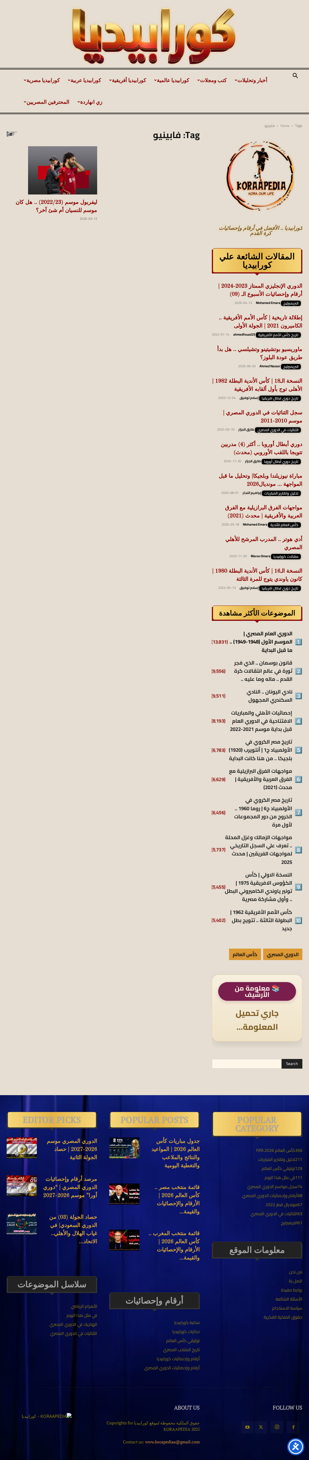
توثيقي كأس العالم (183, 1341)
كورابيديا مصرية (43, 80)
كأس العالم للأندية (284, 525)
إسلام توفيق (249, 398)
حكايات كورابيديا (186, 1331)
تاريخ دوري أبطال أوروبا (281, 461)
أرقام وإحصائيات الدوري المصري (172, 1368)
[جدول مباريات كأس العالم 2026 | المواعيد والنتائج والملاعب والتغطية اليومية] (124, 1147)
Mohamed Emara (268, 303)
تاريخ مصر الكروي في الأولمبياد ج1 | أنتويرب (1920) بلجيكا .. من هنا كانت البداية (260, 750)
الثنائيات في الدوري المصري (277, 430)
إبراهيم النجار (252, 493)
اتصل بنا (295, 1281)
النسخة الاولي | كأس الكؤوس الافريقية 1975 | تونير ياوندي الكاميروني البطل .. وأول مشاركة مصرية (258, 887)
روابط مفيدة (291, 1290)
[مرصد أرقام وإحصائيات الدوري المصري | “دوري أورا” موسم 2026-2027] (22, 1185)
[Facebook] (293, 1427)
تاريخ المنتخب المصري (181, 1350)
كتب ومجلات (213, 80)
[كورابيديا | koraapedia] (154, 36)
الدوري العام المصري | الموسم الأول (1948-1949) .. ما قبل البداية (261, 642)
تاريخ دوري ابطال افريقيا (280, 398)
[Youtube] (247, 1427)
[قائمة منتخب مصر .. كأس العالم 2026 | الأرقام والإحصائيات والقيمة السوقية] (124, 1194)
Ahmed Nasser (270, 366)
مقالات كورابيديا (285, 556)
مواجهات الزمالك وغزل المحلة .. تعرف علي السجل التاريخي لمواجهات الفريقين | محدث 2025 (258, 849)
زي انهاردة (91, 101)
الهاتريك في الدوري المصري (73, 1324)
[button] (295, 77)
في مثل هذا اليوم (82, 1315)
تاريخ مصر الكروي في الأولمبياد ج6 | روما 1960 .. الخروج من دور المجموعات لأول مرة (263, 812)
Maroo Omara (260, 556)
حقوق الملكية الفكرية (283, 1317)
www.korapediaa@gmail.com (172, 1442)
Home (284, 125)
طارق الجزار (246, 429)
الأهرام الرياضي (84, 1306)
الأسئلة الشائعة (289, 1299)
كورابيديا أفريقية (129, 80)
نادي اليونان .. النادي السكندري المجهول (269, 696)
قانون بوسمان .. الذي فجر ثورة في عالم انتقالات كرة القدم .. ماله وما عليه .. (263, 671)
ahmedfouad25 (244, 334)
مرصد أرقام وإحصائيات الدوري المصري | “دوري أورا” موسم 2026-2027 (70, 1187)
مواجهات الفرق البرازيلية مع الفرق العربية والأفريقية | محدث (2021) (260, 779)
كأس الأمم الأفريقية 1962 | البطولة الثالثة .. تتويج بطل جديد (261, 920)
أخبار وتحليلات (252, 80)
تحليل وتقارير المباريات (281, 493)
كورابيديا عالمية (173, 80)
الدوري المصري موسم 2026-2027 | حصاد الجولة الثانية (72, 1149)
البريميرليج (290, 303)
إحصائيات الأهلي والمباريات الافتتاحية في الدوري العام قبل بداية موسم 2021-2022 (261, 721)
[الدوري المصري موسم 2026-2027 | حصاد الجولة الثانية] (22, 1147)
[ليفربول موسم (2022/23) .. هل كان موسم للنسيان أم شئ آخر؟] (52, 170)
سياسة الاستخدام (287, 1308)
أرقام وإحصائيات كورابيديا (178, 1359)
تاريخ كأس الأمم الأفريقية (278, 335)
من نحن (295, 1272)
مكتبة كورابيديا (187, 1322)
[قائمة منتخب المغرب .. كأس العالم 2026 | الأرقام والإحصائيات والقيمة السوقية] (124, 1240)
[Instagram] (277, 1427)
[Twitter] (261, 1427)
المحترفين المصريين (48, 101)
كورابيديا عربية (86, 80)
